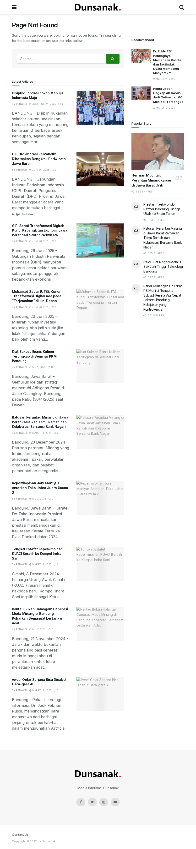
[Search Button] (113, 59)
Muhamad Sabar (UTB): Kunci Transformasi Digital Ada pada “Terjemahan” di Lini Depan (36, 296)
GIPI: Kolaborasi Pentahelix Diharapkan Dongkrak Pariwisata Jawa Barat (39, 158)
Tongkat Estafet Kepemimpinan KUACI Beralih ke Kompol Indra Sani (37, 553)
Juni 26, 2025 (40, 169)
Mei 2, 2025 (39, 498)
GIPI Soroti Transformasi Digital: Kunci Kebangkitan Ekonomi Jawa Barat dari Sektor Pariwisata (39, 230)
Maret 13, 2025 (41, 432)
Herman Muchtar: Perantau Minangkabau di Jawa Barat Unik (151, 180)
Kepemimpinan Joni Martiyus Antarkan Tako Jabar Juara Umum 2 (40, 487)
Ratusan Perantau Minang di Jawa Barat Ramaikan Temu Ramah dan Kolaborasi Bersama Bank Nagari (40, 422)
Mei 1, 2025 (39, 367)
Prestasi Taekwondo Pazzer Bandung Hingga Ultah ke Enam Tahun (161, 209)
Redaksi (21, 103)
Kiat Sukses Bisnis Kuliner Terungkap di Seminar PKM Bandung (34, 356)
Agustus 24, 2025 (44, 103)
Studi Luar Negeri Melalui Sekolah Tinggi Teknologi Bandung (163, 266)
